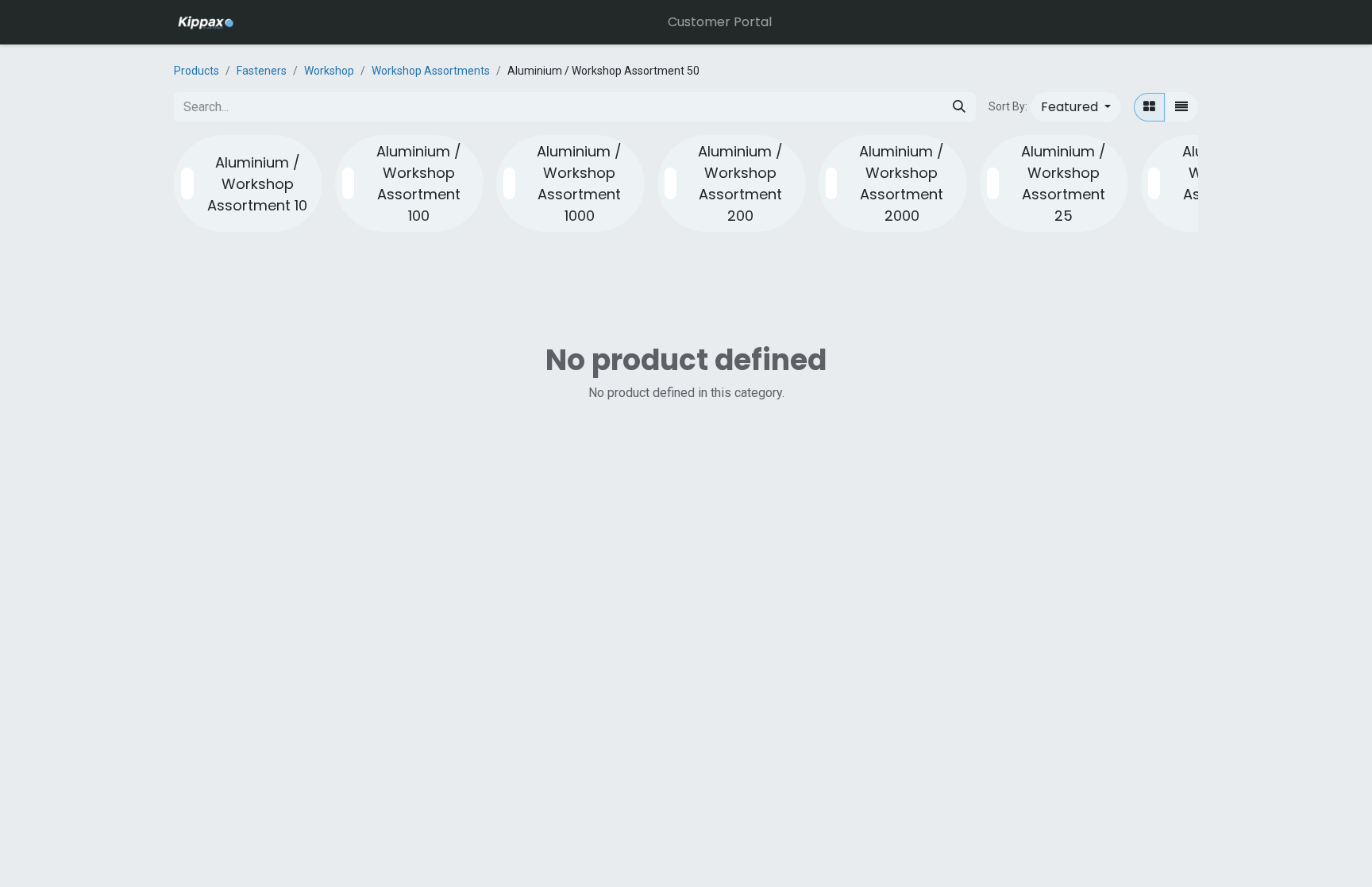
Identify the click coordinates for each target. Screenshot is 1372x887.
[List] (1181, 107)
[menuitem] (719, 22)
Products (196, 70)
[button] (1076, 107)
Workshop (329, 70)
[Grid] (1149, 107)
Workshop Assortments (431, 70)
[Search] (959, 107)
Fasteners (262, 70)
